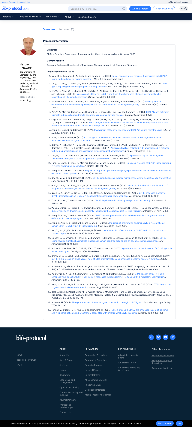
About (68, 16)
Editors (63, 370)
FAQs (19, 364)
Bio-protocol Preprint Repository (162, 361)
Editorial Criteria (92, 375)
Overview (49, 29)
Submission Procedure (96, 355)
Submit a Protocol (140, 8)
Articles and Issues (29, 16)
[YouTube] (165, 337)
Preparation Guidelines (96, 360)
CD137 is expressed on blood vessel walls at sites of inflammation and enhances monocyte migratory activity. (105, 259)
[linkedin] (151, 337)
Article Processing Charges (98, 394)
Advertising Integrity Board (128, 356)
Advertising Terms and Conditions (129, 368)
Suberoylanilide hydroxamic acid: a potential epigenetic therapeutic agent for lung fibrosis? (96, 211)
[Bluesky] (158, 337)
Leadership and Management (67, 381)
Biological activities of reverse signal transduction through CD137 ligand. (107, 302)
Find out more (164, 423)
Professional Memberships (66, 406)
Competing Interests (95, 389)
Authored (66, 29)
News (19, 355)
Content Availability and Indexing (71, 393)
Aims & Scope (66, 360)
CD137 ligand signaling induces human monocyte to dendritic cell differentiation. (132, 178)
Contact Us (65, 412)
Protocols (7, 16)
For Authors (52, 16)
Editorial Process (93, 370)
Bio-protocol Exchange (163, 355)
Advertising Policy (127, 362)
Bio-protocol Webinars (162, 368)
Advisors (64, 365)
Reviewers (65, 375)
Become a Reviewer (87, 17)
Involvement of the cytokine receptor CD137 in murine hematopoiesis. (128, 130)
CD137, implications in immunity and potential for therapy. (123, 200)
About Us (64, 355)
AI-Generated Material (95, 380)
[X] (173, 337)
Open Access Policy (69, 387)
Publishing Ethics (93, 385)
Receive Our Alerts (164, 8)
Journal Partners (68, 400)
